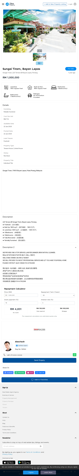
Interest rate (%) (47, 299)
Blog (3, 423)
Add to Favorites (41, 379)
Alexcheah (20, 342)
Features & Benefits (8, 426)
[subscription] (40, 446)
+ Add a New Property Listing (55, 4)
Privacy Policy (6, 429)
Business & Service (8, 395)
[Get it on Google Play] (24, 462)
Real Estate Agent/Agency (10, 392)
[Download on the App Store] (9, 462)
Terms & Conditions (33, 452)
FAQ (3, 420)
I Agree (30, 472)
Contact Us (5, 417)
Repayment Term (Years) (50, 292)
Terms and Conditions (9, 432)
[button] (39, 388)
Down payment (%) (11, 299)
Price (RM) (8, 292)
